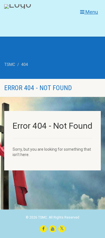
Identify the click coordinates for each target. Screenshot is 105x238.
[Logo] (35, 6)
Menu (91, 12)
